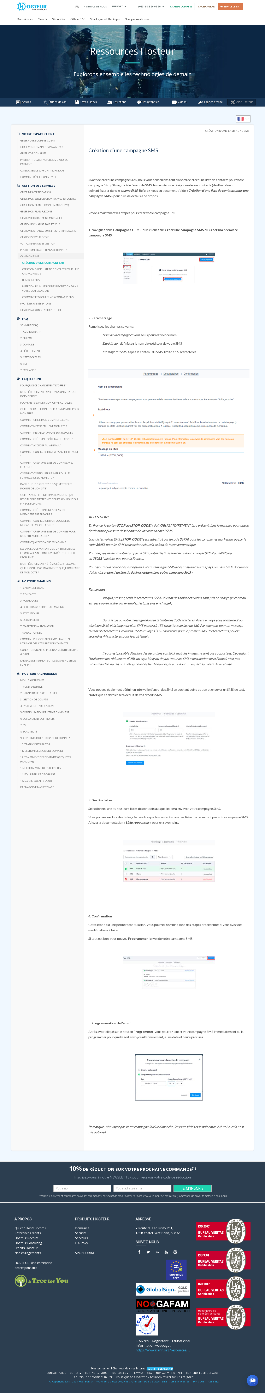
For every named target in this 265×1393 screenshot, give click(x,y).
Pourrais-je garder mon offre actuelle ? (46, 402)
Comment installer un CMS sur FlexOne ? (46, 432)
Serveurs (81, 1238)
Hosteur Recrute (26, 1238)
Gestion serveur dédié (34, 237)
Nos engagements (27, 1253)
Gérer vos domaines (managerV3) (41, 147)
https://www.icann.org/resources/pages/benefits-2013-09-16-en (163, 1350)
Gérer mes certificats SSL (36, 192)
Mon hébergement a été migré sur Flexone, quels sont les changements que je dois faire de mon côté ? (50, 568)
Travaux (137, 1372)
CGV (149, 1372)
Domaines (24, 19)
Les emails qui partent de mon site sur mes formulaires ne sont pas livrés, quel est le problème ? (48, 553)
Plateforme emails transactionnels (43, 250)
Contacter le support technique (42, 170)
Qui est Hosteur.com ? (30, 1228)
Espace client (231, 6)
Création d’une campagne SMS (43, 263)
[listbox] (243, 118)
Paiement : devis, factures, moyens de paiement (44, 162)
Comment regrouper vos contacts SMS (47, 297)
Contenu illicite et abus (202, 1372)
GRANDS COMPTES (181, 6)
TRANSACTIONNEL (31, 632)
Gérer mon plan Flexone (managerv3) (44, 205)
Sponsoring (85, 1253)
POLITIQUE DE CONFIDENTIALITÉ (93, 1377)
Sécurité (58, 19)
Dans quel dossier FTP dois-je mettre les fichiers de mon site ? (46, 486)
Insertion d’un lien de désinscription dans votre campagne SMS (50, 289)
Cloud (42, 19)
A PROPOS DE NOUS (95, 6)
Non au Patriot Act (169, 1372)
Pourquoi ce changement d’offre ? (43, 385)
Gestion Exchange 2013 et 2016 (40, 224)
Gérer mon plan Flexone (36, 211)
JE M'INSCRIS (193, 1188)
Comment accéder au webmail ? (40, 445)
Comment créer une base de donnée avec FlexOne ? (46, 465)
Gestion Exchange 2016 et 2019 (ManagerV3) (48, 231)
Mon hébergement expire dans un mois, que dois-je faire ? (48, 394)
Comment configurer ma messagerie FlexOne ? (49, 454)
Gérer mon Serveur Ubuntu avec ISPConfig (48, 198)
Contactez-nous (96, 1372)
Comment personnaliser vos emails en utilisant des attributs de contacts (45, 641)
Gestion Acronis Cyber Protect (40, 310)
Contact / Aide (56, 1372)
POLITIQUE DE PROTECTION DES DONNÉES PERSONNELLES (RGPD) (155, 1377)
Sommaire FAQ (29, 325)
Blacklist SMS (31, 280)
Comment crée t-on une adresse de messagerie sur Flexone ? (43, 512)
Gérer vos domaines (33, 153)
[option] (243, 119)
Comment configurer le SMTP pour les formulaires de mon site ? (45, 476)
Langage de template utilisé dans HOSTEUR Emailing (48, 663)
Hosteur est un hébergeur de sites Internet (119, 1368)
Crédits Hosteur (26, 1248)
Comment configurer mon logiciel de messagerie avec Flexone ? (45, 523)
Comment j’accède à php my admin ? (43, 542)
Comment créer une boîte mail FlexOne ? (46, 439)
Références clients (27, 1233)
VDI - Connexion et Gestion (37, 243)
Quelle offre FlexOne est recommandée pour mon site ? (49, 411)
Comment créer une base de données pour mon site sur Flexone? (48, 534)
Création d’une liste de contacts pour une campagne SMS (50, 271)
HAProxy (81, 1243)
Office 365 (78, 19)
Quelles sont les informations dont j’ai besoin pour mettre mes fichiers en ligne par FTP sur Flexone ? (49, 499)
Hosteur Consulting (28, 1243)
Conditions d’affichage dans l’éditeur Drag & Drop (49, 652)
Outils (74, 1372)
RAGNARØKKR (206, 6)
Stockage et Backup (104, 19)
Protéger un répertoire (35, 303)
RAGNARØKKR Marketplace (37, 787)
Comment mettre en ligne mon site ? (43, 426)
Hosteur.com (120, 1372)
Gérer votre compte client (37, 140)
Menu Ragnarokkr (32, 680)
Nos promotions (136, 19)
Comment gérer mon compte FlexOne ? (45, 420)
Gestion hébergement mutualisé (41, 218)
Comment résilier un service (38, 177)
